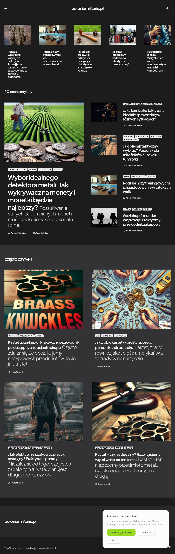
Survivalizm (142, 137)
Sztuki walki (138, 177)
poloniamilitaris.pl (87, 8)
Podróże (33, 448)
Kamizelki (129, 104)
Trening (151, 177)
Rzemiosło (120, 336)
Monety (58, 169)
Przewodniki (26, 336)
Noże (126, 177)
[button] (5, 8)
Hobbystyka (45, 169)
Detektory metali (17, 169)
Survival (128, 137)
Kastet (119, 448)
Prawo (128, 448)
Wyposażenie (154, 104)
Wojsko (137, 209)
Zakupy (147, 209)
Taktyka (141, 104)
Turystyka (156, 137)
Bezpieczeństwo (17, 448)
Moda (127, 209)
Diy (97, 336)
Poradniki (107, 336)
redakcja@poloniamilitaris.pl (42, 548)
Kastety (13, 336)
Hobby (32, 169)
